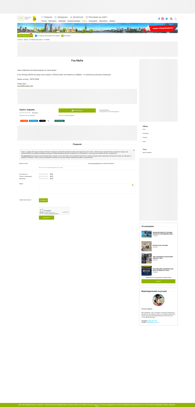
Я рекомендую (78, 110)
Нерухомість (103, 21)
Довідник (62, 17)
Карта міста (52, 21)
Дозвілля (78, 17)
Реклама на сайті (98, 17)
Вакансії (112, 21)
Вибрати (44, 200)
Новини (48, 17)
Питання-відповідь (74, 21)
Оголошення (93, 21)
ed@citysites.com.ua (152, 322)
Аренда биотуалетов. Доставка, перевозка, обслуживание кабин (163, 233)
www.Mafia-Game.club (25, 86)
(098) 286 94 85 (152, 321)
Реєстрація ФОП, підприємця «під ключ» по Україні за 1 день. (163, 269)
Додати (158, 281)
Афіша (84, 21)
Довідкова (62, 21)
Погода (44, 21)
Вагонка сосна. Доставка (160, 245)
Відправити (46, 217)
